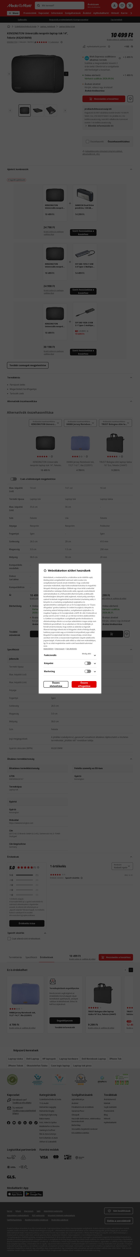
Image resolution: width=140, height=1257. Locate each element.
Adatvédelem (48, 649)
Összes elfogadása (84, 684)
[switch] (87, 663)
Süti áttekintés (71, 649)
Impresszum (60, 649)
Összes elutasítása (56, 684)
